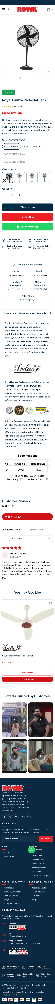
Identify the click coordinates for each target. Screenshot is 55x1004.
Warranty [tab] (41, 313)
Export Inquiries (38, 892)
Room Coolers (37, 864)
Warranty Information (13, 892)
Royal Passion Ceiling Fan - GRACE (17, 656)
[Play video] (14, 719)
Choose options (27, 679)
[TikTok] (22, 816)
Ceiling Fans (36, 856)
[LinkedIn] (28, 816)
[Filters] (5, 538)
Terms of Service (22, 992)
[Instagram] (10, 816)
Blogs (34, 900)
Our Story (35, 896)
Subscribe (45, 839)
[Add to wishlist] (50, 603)
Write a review (13, 516)
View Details (27, 673)
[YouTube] (16, 816)
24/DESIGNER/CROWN (15, 154)
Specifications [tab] (26, 313)
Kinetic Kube (22, 988)
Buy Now (29, 217)
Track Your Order (11, 896)
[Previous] (3, 78)
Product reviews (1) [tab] (12, 529)
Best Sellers (9, 857)
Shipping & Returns (12, 904)
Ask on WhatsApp (29, 226)
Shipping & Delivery (38, 992)
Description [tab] (10, 313)
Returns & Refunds (10, 995)
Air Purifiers (36, 871)
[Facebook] (4, 816)
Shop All (7, 853)
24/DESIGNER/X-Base (14, 161)
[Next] (51, 78)
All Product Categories (41, 875)
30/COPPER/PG (32, 146)
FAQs (6, 900)
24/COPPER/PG (11, 146)
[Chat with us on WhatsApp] (31, 849)
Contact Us (9, 888)
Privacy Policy (8, 992)
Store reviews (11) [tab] (36, 529)
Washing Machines (39, 867)
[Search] (10, 9)
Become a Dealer (38, 888)
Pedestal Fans (37, 860)
